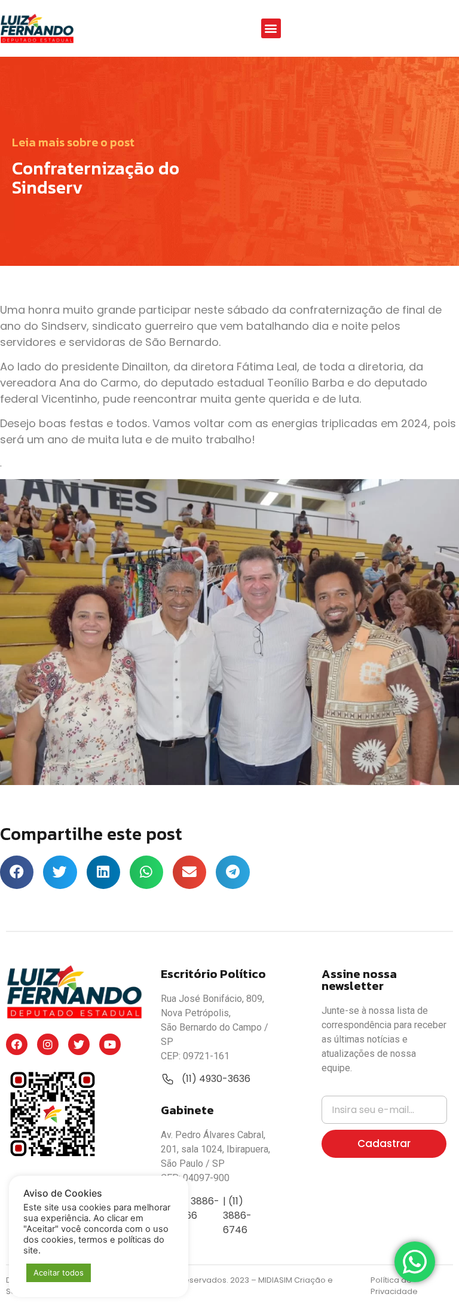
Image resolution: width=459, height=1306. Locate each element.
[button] (271, 28)
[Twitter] (79, 1044)
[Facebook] (16, 1044)
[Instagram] (48, 1044)
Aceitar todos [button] (58, 1272)
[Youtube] (110, 1044)
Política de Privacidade (394, 1286)
